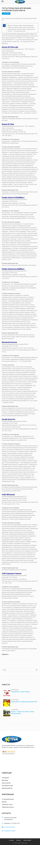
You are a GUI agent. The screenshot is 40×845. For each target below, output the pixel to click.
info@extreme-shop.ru (10, 830)
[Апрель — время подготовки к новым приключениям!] (6, 712)
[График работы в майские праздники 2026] (6, 702)
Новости (18, 840)
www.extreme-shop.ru (9, 827)
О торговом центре (8, 799)
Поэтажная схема (7, 785)
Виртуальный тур (7, 788)
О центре (11, 840)
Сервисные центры (8, 807)
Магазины (5, 780)
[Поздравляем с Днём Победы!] (6, 692)
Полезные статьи (7, 804)
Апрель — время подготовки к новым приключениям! (22, 712)
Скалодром (5, 777)
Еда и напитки (6, 783)
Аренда (4, 802)
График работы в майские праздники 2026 (24, 701)
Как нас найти (27, 840)
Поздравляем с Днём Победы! (20, 691)
